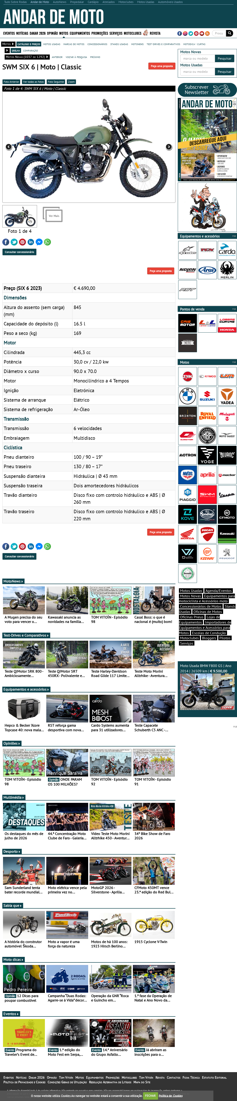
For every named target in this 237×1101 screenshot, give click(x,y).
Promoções (99, 33)
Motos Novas (190, 596)
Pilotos (225, 638)
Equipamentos (94, 1077)
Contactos (173, 1077)
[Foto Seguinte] (140, 147)
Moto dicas (12, 959)
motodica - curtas (194, 44)
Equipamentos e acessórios (25, 689)
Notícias (21, 1077)
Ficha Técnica (191, 1077)
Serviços (186, 643)
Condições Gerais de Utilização (67, 1082)
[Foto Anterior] (37, 147)
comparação (30, 50)
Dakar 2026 (38, 33)
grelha (16, 50)
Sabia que (11, 905)
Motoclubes (132, 33)
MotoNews (12, 581)
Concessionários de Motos (200, 606)
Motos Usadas (191, 590)
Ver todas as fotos (33, 81)
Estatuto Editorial (214, 1077)
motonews (137, 44)
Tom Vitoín (66, 1077)
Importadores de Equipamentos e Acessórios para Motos (205, 627)
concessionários (97, 44)
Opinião (52, 33)
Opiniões (10, 743)
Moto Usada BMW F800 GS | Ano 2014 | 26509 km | (205, 668)
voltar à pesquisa (76, 57)
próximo (95, 57)
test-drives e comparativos (163, 44)
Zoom (71, 81)
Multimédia (12, 797)
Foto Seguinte (56, 81)
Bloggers (209, 638)
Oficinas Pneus (191, 617)
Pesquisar (224, 58)
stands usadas (119, 44)
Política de (170, 1096)
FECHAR (150, 1096)
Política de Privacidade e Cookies (24, 1082)
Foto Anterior (11, 81)
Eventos (9, 33)
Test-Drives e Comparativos (24, 635)
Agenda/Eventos (219, 590)
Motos (79, 1077)
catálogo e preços (29, 44)
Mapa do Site (142, 1082)
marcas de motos (73, 44)
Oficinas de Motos (207, 611)
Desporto (10, 851)
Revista (155, 33)
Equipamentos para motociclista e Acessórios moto (207, 599)
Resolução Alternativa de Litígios (110, 1082)
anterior (57, 57)
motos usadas (51, 44)
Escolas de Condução (209, 633)
